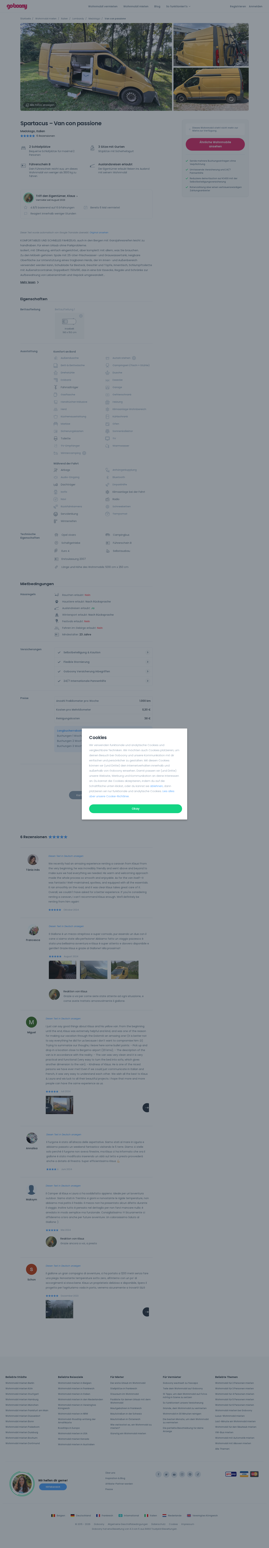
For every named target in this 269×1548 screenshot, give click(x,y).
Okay (135, 809)
